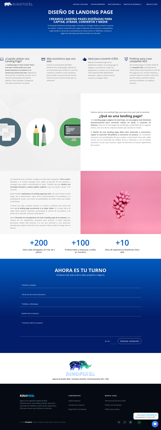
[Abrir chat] (155, 424)
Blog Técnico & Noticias (77, 409)
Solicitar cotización (129, 341)
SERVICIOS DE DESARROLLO (132, 4)
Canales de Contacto (76, 405)
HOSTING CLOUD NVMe (80, 4)
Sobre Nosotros (74, 401)
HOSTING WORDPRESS (98, 4)
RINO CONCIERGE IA (114, 4)
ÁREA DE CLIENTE (151, 4)
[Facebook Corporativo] (119, 422)
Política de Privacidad (113, 405)
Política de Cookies (112, 409)
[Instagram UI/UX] (125, 422)
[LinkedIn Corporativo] (130, 422)
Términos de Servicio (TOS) (115, 401)
